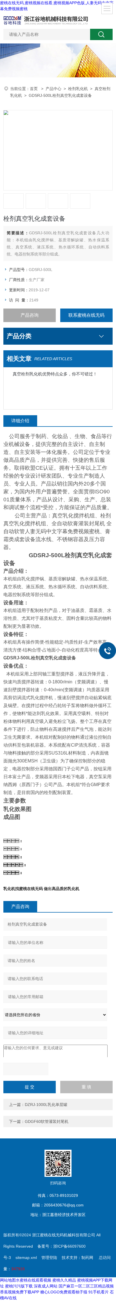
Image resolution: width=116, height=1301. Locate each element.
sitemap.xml (26, 1257)
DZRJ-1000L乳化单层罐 (46, 1104)
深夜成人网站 (45, 1286)
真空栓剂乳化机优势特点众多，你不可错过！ (55, 373)
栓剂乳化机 (78, 88)
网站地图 (8, 1280)
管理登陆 (49, 1257)
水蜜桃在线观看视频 (33, 1280)
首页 (34, 88)
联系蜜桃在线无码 (86, 315)
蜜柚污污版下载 (19, 1286)
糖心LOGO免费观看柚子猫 (63, 1292)
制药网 (87, 1257)
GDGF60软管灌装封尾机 (46, 1121)
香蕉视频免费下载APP (19, 1292)
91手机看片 (98, 1292)
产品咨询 (30, 315)
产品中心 (53, 88)
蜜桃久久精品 (64, 1280)
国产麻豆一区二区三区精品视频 (86, 1286)
